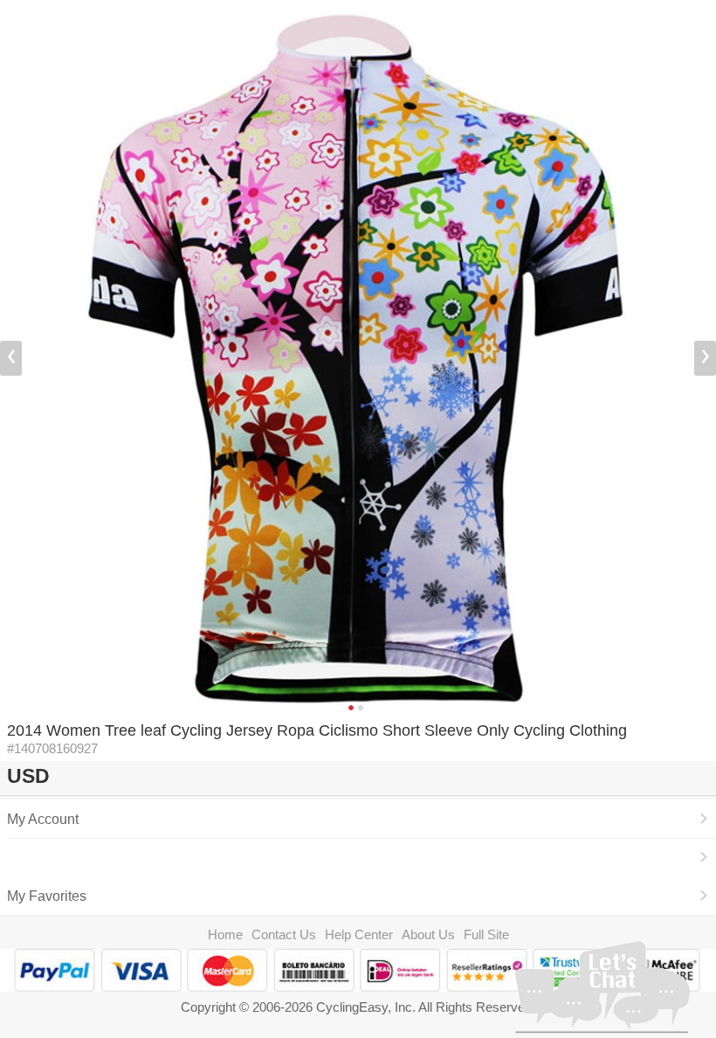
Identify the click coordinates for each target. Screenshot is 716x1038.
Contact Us (283, 934)
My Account (43, 819)
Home (225, 934)
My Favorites (46, 895)
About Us (428, 934)
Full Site (486, 934)
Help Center (359, 934)
